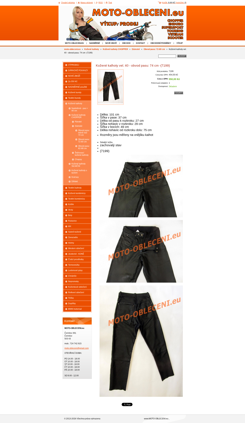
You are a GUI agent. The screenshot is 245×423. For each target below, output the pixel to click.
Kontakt (140, 43)
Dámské (136, 49)
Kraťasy (75, 177)
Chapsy (78, 159)
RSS (100, 3)
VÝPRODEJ (73, 65)
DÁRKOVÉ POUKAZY (78, 70)
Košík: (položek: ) (174, 3)
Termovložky (74, 265)
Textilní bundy (74, 98)
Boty (70, 215)
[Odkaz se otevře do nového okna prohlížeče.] (111, 87)
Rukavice (72, 221)
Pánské (78, 122)
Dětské (75, 181)
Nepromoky (73, 281)
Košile (71, 204)
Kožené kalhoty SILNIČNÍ (79, 165)
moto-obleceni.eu (74, 43)
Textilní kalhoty (75, 188)
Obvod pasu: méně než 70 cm (84, 132)
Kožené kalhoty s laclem (79, 171)
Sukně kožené (74, 232)
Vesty (70, 210)
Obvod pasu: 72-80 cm (154, 49)
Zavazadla (73, 237)
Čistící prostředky (76, 259)
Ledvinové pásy (75, 270)
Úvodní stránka (68, 3)
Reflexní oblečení (76, 292)
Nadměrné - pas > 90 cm (80, 109)
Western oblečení (76, 248)
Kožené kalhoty (91, 49)
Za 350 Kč (72, 81)
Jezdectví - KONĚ (76, 254)
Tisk (110, 3)
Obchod (126, 43)
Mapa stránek (86, 3)
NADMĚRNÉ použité (77, 87)
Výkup (179, 43)
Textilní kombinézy (76, 199)
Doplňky (72, 303)
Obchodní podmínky (160, 43)
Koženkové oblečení (77, 287)
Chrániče (72, 276)
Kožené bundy (74, 92)
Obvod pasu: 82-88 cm (84, 147)
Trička (71, 298)
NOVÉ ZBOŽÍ (111, 43)
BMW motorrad (75, 309)
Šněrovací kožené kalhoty (81, 154)
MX (69, 226)
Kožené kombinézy (77, 193)
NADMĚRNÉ (94, 43)
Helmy (71, 243)
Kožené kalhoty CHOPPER (115, 49)
